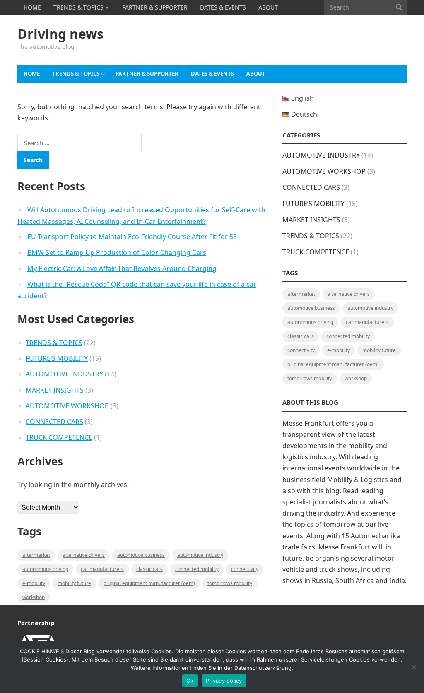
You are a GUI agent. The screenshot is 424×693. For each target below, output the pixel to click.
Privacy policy (224, 680)
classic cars (149, 569)
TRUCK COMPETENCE (59, 437)
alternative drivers (84, 555)
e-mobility (33, 583)
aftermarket (36, 555)
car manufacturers (102, 569)
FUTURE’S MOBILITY (57, 358)
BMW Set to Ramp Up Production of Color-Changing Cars (116, 252)
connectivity (244, 569)
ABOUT (268, 7)
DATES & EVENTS (223, 7)
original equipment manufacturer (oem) (149, 583)
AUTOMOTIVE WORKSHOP (67, 405)
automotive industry (200, 555)
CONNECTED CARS (54, 421)
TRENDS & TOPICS (78, 7)
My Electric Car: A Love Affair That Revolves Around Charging (122, 268)
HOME (32, 7)
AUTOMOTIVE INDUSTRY (64, 374)
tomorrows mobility (229, 583)
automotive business (141, 555)
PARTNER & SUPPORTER (155, 7)
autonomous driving (45, 569)
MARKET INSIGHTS (55, 390)
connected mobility (197, 569)
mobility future (74, 583)
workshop (33, 597)
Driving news (60, 34)
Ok (190, 680)
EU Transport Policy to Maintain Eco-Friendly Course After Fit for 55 (132, 236)
